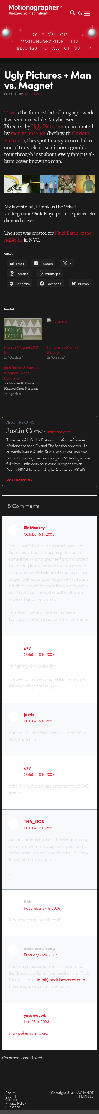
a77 (27, 648)
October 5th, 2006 (39, 534)
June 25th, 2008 (36, 1021)
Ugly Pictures (46, 126)
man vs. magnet (28, 133)
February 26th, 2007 (40, 955)
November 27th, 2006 (42, 908)
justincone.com (58, 432)
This (9, 112)
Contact (11, 1099)
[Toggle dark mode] (80, 12)
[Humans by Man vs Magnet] (65, 329)
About (9, 1092)
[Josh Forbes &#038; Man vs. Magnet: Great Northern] (25, 381)
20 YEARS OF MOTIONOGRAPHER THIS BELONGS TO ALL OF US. (49, 41)
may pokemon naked (28, 1033)
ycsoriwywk (35, 1015)
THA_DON (34, 821)
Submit (10, 1096)
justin (29, 714)
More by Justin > (19, 480)
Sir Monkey (34, 527)
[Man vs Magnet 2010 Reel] (23, 329)
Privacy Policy (15, 1103)
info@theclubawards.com (61, 979)
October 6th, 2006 (39, 654)
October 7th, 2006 (39, 828)
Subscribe (12, 1106)
